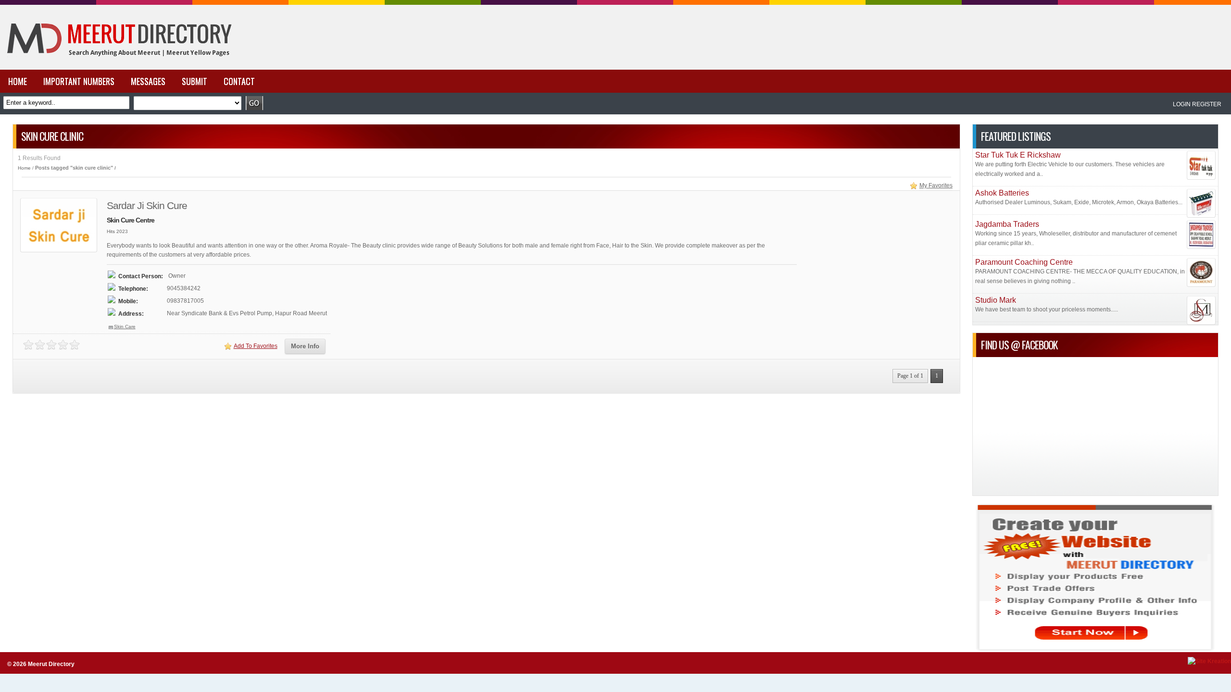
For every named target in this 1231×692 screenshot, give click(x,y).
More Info (305, 346)
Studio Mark (995, 300)
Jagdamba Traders (1007, 224)
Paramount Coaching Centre (1024, 262)
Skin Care (125, 326)
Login (1182, 104)
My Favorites (936, 185)
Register (1206, 104)
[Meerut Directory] (117, 67)
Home (24, 168)
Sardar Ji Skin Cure (147, 205)
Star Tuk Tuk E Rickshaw (1018, 155)
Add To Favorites (255, 346)
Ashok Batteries (1002, 193)
